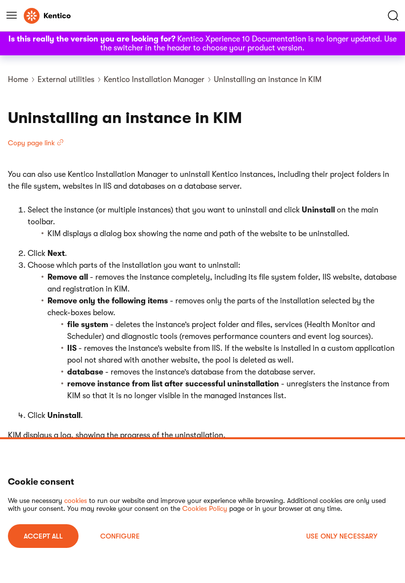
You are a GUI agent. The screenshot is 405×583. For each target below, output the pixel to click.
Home (18, 79)
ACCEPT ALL (43, 536)
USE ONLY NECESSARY (341, 536)
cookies (75, 500)
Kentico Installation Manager (154, 79)
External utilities (66, 79)
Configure (120, 536)
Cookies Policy (204, 508)
